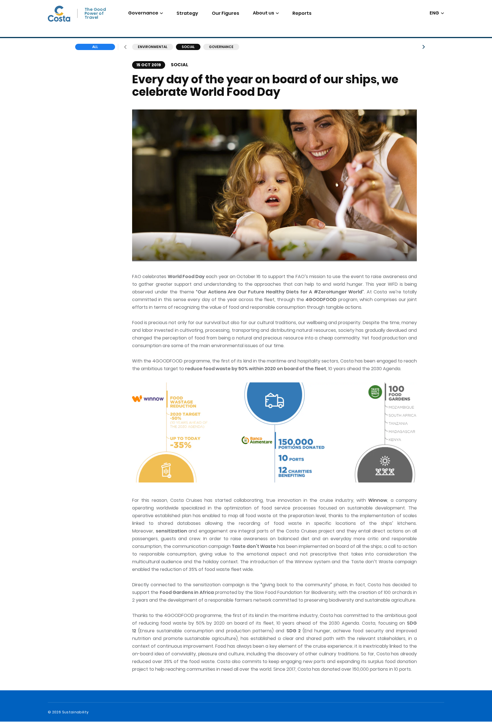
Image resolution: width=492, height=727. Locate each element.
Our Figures (225, 13)
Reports (301, 13)
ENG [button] (434, 13)
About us (263, 13)
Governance (143, 13)
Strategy (187, 13)
